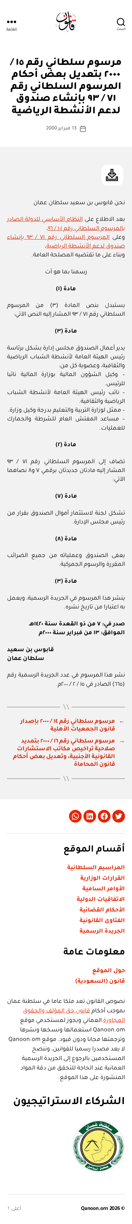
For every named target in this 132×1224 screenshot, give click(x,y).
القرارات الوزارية (102, 878)
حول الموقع (108, 971)
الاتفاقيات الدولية (101, 900)
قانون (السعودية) (100, 981)
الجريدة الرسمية (102, 931)
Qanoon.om (94, 1209)
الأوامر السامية (103, 889)
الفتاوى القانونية (102, 921)
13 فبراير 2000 (61, 128)
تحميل (112, 175)
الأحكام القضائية (102, 910)
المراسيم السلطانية (96, 868)
